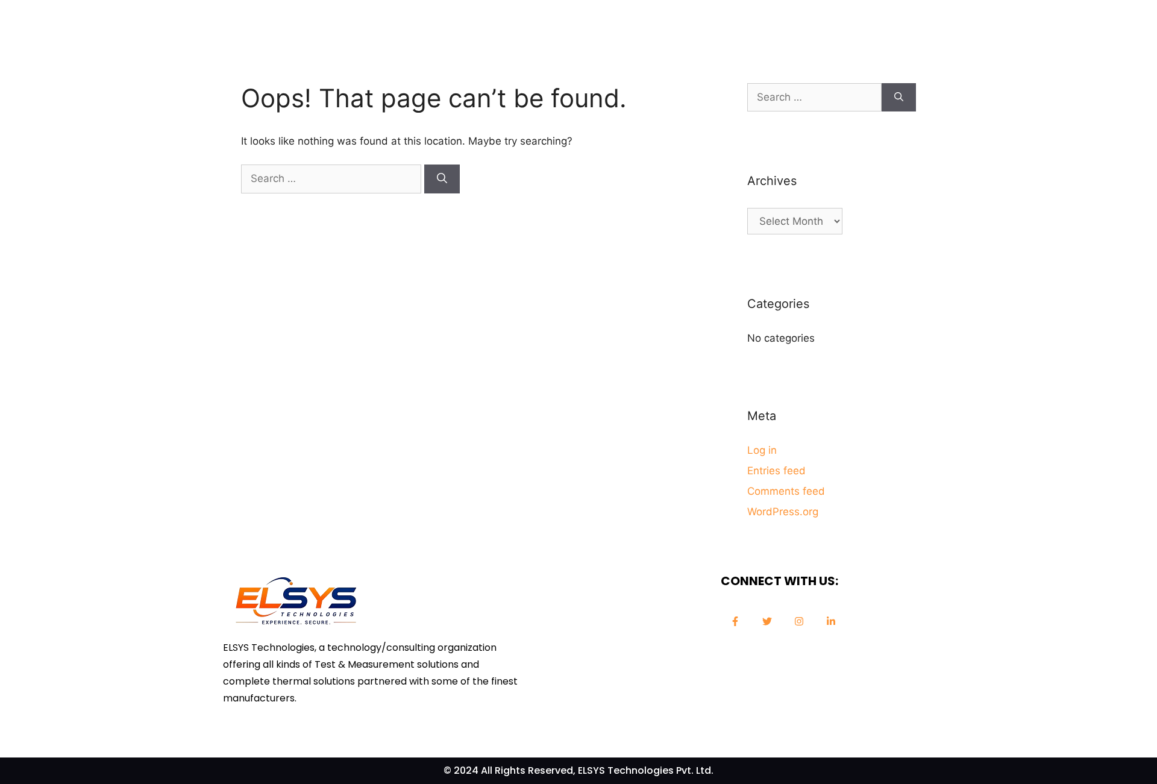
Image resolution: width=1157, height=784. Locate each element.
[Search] (442, 179)
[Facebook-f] (735, 621)
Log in (762, 450)
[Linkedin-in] (831, 621)
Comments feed (786, 491)
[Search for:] (332, 178)
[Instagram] (799, 621)
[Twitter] (767, 621)
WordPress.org (782, 512)
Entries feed (776, 471)
